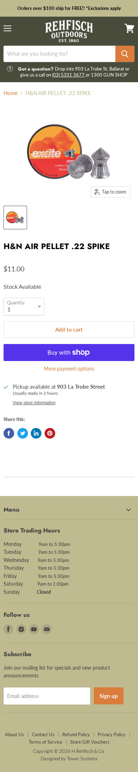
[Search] (124, 54)
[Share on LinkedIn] (36, 433)
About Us (14, 734)
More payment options (69, 369)
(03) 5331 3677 (69, 75)
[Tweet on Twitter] (22, 433)
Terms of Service (45, 742)
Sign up (108, 695)
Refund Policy (76, 734)
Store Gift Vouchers (90, 742)
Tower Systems (82, 758)
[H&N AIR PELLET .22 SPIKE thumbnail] (15, 217)
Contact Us (43, 734)
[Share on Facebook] (9, 433)
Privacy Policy (112, 734)
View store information (34, 402)
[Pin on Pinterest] (50, 433)
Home (11, 93)
